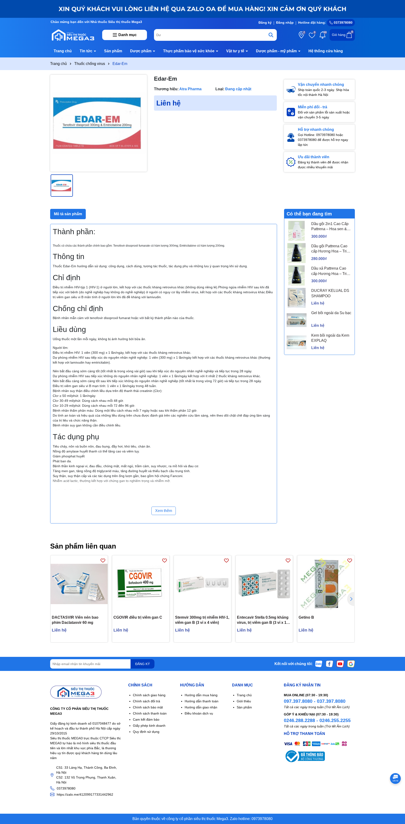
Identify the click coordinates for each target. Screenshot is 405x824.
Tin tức (86, 51)
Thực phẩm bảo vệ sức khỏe (189, 51)
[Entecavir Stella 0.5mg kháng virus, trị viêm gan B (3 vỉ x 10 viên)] (264, 583)
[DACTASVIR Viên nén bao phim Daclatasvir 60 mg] (79, 583)
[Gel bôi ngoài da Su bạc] (297, 320)
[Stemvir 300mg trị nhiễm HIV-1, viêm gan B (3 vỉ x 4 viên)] (202, 583)
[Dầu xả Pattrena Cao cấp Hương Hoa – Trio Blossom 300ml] (297, 275)
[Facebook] (329, 664)
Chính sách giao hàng (149, 695)
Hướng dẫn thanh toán (201, 701)
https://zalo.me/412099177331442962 (85, 794)
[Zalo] (318, 664)
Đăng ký (265, 22)
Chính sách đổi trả (146, 701)
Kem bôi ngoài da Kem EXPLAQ (330, 337)
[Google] (351, 664)
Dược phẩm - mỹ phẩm (277, 51)
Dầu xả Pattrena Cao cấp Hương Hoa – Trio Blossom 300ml (330, 271)
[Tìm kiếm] (271, 35)
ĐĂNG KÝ (142, 664)
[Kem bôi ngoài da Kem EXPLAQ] (297, 342)
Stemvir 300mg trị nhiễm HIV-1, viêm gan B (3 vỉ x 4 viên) (202, 620)
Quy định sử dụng (146, 732)
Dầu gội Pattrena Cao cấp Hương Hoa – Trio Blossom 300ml (330, 249)
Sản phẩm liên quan (83, 546)
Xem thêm (163, 511)
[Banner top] (202, 9)
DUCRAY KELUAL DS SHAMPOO (330, 293)
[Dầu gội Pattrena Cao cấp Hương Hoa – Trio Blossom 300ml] (297, 253)
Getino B (306, 617)
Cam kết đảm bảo (146, 719)
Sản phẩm (113, 51)
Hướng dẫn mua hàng (201, 695)
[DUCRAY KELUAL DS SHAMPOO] (297, 298)
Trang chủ (63, 51)
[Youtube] (340, 664)
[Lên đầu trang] (395, 796)
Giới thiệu (244, 701)
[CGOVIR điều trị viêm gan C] (140, 583)
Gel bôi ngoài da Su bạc (331, 313)
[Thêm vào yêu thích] (103, 560)
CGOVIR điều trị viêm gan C (137, 617)
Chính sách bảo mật (148, 707)
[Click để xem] (98, 123)
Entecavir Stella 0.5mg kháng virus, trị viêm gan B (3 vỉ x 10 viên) (263, 620)
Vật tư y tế (235, 51)
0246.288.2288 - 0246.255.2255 (317, 720)
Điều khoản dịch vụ (199, 713)
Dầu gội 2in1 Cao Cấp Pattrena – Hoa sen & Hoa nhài (330, 227)
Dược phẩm (141, 51)
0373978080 (342, 22)
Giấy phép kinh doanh (149, 725)
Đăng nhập (285, 22)
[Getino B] (325, 583)
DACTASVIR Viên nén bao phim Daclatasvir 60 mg (75, 620)
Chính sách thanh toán (150, 713)
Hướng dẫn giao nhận (201, 707)
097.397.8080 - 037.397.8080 (314, 701)
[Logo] (72, 35)
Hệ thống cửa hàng (325, 51)
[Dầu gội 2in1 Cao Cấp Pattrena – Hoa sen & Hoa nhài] (297, 231)
